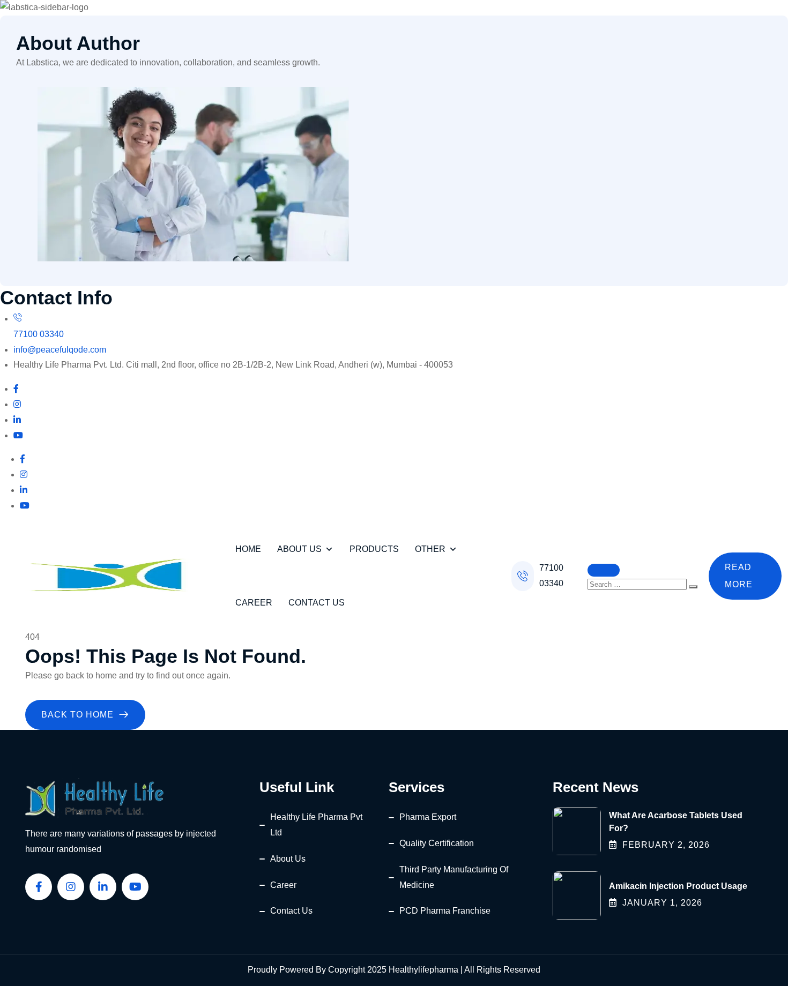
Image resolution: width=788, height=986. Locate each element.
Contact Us (316, 602)
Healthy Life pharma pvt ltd (316, 824)
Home (248, 549)
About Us (299, 549)
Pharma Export (427, 816)
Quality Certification (436, 843)
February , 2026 (666, 844)
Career (253, 602)
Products (374, 549)
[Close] (604, 570)
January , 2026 (662, 902)
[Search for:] (638, 583)
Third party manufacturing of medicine (453, 877)
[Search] (693, 586)
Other (430, 549)
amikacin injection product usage (678, 886)
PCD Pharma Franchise (444, 910)
